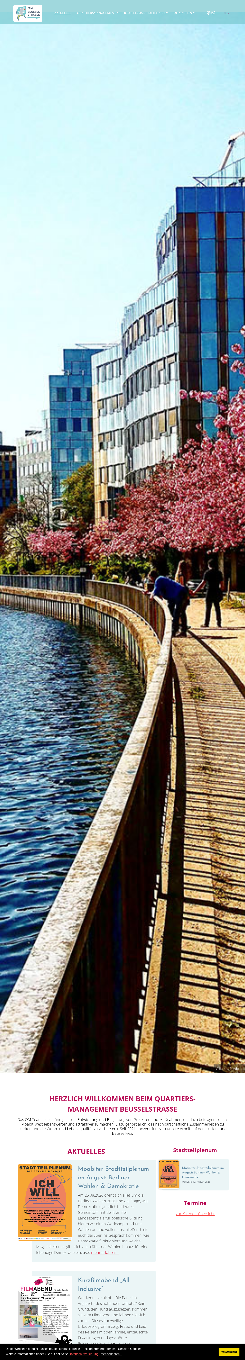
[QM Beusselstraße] (27, 13)
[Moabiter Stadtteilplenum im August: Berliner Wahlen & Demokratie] (45, 1202)
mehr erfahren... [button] (111, 1354)
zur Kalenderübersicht (195, 1213)
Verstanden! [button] (229, 1351)
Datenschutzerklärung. (84, 1354)
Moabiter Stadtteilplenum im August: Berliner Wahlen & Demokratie (113, 1177)
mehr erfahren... (105, 1252)
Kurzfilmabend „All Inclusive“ (103, 1285)
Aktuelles (62, 13)
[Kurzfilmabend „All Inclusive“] (45, 1313)
